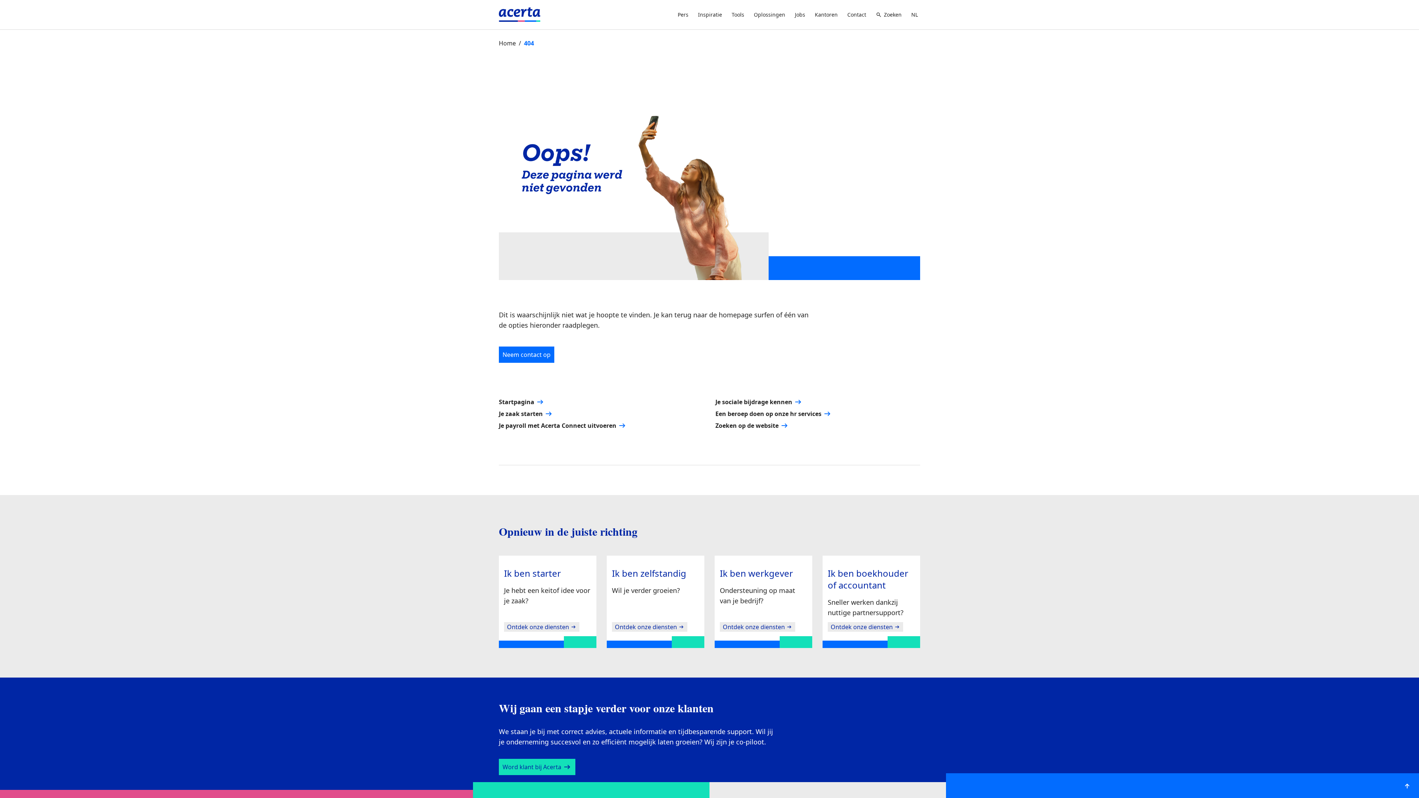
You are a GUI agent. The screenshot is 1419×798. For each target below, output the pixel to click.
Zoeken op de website (745, 449)
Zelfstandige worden (531, 37)
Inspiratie (709, 14)
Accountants (700, 37)
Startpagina (516, 425)
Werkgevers (650, 37)
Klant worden (897, 37)
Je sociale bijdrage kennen (752, 425)
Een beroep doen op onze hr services (766, 437)
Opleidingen (752, 37)
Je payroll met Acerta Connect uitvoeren (556, 449)
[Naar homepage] (519, 14)
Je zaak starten (521, 437)
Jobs (797, 14)
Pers (683, 14)
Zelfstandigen (598, 37)
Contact (855, 14)
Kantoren (824, 14)
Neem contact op (527, 378)
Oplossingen (767, 14)
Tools (737, 14)
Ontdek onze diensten (537, 650)
